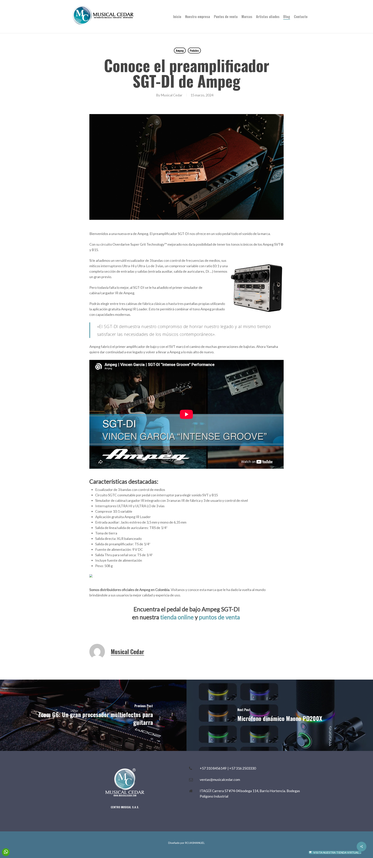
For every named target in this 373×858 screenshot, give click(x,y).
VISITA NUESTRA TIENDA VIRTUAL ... (337, 852)
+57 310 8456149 (213, 768)
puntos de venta (219, 617)
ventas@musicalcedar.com (220, 779)
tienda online (177, 617)
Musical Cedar (171, 95)
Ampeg (180, 50)
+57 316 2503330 (242, 768)
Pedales (194, 50)
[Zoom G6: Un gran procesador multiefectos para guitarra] (93, 715)
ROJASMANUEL (195, 842)
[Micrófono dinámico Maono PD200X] (279, 715)
